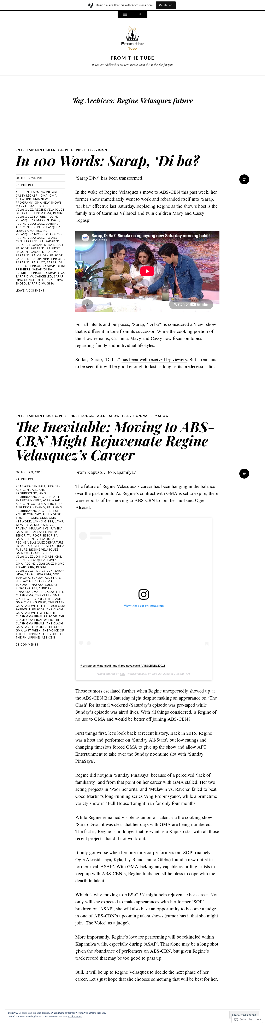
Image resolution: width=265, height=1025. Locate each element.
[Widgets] (125, 14)
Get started (165, 5)
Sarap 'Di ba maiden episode (39, 255)
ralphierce (25, 185)
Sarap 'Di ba (34, 241)
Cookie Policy (75, 1016)
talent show (107, 416)
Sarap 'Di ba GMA (45, 251)
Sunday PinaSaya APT (37, 586)
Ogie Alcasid (35, 532)
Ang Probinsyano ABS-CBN (34, 495)
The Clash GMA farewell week (39, 611)
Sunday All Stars (46, 577)
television (97, 149)
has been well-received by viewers (154, 359)
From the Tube (133, 58)
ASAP (47, 500)
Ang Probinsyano (30, 491)
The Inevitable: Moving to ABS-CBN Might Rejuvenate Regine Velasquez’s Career (115, 440)
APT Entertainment (38, 498)
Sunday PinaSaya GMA (33, 590)
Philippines (75, 149)
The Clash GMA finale (38, 621)
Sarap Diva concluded (40, 278)
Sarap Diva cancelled (34, 276)
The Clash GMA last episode (39, 625)
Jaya (19, 525)
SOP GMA (23, 577)
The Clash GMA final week (40, 618)
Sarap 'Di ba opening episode (40, 258)
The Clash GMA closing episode (38, 597)
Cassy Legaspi (27, 195)
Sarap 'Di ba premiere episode (34, 271)
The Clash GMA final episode (36, 614)
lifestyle (54, 149)
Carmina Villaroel (46, 192)
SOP (56, 574)
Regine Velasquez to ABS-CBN (34, 568)
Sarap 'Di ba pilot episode (39, 264)
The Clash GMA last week (40, 628)
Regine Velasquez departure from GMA (40, 211)
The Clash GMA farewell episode (40, 607)
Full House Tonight (38, 512)
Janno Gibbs (43, 521)
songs (87, 416)
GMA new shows (48, 202)
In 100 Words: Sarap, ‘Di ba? (107, 160)
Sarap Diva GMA (41, 283)
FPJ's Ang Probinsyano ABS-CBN (39, 509)
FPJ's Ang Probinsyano (39, 505)
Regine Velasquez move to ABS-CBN (39, 232)
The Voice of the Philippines (40, 632)
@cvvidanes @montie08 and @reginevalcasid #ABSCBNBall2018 (122, 665)
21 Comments (27, 644)
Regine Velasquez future (40, 214)
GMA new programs (32, 200)
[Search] (139, 14)
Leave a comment (30, 290)
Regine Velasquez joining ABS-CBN (38, 554)
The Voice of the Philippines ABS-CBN (40, 635)
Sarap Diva (55, 273)
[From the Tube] (132, 39)
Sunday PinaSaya (30, 584)
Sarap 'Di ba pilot (30, 262)
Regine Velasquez (33, 207)
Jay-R (59, 521)
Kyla (28, 525)
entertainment (30, 149)
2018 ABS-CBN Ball (31, 486)
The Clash (48, 591)
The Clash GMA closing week (38, 600)
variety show (156, 416)
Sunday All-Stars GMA (34, 581)
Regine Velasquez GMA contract (37, 218)
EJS (122, 673)
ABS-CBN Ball (26, 489)
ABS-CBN (22, 192)
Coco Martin (42, 503)
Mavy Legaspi (27, 206)
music (51, 416)
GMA (44, 195)
